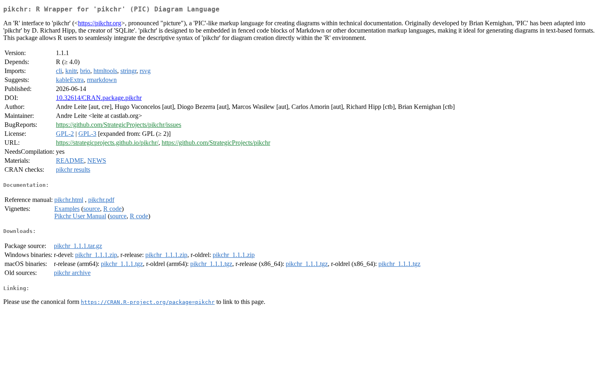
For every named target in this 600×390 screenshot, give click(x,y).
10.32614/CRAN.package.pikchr (99, 97)
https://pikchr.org (99, 23)
